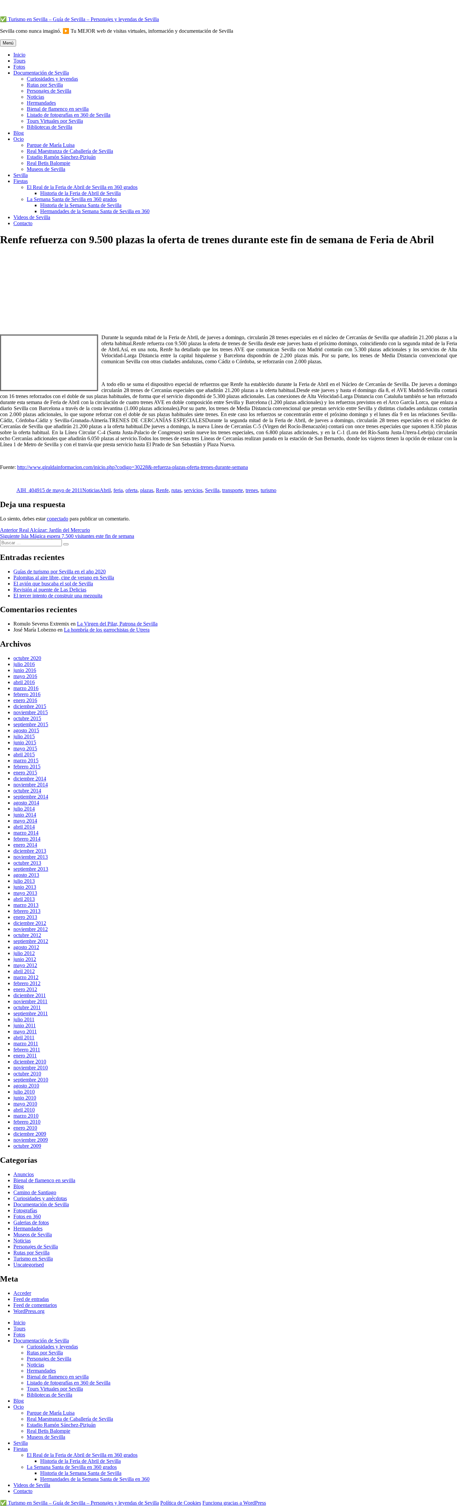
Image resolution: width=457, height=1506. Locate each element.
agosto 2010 (26, 1086)
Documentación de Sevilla (41, 73)
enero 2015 (25, 772)
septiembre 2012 (30, 941)
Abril (105, 490)
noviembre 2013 (30, 857)
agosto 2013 (26, 875)
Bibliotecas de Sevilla (49, 127)
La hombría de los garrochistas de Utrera (107, 630)
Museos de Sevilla (46, 169)
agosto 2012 (26, 947)
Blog (18, 133)
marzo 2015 (25, 760)
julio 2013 (24, 881)
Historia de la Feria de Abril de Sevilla (80, 193)
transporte (232, 490)
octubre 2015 (27, 718)
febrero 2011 (26, 1049)
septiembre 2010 (30, 1080)
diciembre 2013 (29, 851)
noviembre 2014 (30, 784)
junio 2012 (24, 959)
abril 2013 (24, 899)
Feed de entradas (31, 1299)
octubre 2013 (27, 863)
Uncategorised (28, 1264)
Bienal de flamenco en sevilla (58, 109)
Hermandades (41, 103)
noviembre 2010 (30, 1067)
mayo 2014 (25, 821)
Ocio (18, 139)
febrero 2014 (26, 839)
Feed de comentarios (35, 1305)
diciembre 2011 (29, 995)
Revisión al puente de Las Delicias (49, 589)
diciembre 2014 (29, 778)
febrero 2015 (26, 766)
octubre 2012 (27, 935)
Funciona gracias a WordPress (234, 1503)
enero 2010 (25, 1128)
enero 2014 (25, 845)
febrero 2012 (26, 983)
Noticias (35, 97)
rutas (176, 490)
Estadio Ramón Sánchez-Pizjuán (61, 157)
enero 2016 (25, 700)
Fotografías (25, 1210)
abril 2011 (23, 1037)
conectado (57, 519)
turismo (268, 490)
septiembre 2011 (30, 1013)
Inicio (19, 55)
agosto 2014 (26, 803)
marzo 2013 (25, 905)
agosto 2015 (26, 730)
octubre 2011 (27, 1007)
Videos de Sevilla (31, 217)
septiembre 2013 (30, 869)
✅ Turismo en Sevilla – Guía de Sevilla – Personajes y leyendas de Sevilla (79, 19)
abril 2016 (24, 682)
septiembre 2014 (30, 796)
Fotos (19, 67)
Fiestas (20, 181)
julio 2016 (24, 664)
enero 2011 (25, 1055)
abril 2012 (24, 971)
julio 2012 (24, 953)
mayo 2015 (25, 748)
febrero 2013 (26, 911)
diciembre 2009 (29, 1134)
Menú (8, 42)
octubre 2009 (27, 1146)
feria (118, 490)
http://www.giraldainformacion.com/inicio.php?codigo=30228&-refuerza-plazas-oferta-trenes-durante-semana (132, 467)
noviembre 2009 (30, 1140)
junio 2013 (24, 887)
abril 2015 (24, 754)
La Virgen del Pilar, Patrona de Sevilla (117, 624)
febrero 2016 (26, 694)
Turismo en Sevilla (33, 1258)
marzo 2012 (25, 977)
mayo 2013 (25, 893)
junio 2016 (24, 670)
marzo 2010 (25, 1116)
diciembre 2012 (29, 923)
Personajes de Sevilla (49, 91)
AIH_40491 (29, 490)
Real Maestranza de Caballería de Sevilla (70, 151)
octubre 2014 (27, 790)
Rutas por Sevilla (45, 85)
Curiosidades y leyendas (52, 79)
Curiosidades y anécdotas (40, 1198)
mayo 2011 (25, 1031)
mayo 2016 (25, 676)
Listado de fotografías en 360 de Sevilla (68, 115)
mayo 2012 (25, 965)
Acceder (22, 1293)
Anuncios (23, 1174)
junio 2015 (24, 742)
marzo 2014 (25, 833)
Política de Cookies (180, 1503)
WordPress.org (28, 1311)
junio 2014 (24, 815)
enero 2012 (25, 989)
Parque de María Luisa (51, 145)
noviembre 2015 (30, 712)
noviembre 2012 (30, 929)
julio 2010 (24, 1092)
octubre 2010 (27, 1073)
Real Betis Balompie (48, 163)
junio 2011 (24, 1025)
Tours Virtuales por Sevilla (55, 121)
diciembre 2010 (29, 1061)
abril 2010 (24, 1110)
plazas (146, 490)
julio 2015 (24, 736)
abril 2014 (24, 827)
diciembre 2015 (29, 706)
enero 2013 (25, 917)
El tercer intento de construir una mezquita (57, 595)
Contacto (22, 223)
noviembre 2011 (30, 1001)
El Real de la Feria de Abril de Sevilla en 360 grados (82, 187)
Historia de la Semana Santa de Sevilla (80, 205)
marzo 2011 (25, 1043)
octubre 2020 (27, 658)
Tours (19, 61)
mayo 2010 (25, 1104)
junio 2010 (24, 1098)
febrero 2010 (26, 1122)
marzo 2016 (25, 688)
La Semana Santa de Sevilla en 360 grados (72, 199)
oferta (131, 490)
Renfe (162, 490)
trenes (252, 490)
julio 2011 (23, 1019)
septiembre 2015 (30, 724)
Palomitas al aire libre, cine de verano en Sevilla (63, 577)
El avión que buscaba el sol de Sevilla (53, 583)
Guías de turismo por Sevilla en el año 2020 (59, 571)
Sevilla (20, 175)
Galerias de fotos (31, 1222)
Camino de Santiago (34, 1192)
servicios (193, 490)
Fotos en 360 (27, 1216)
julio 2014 (24, 809)
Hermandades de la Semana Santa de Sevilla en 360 (95, 211)
